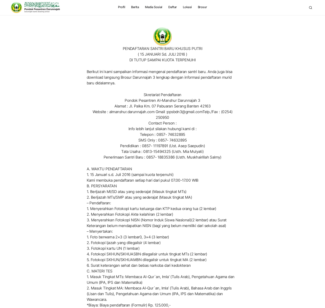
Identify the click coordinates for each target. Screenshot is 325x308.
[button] (310, 7)
